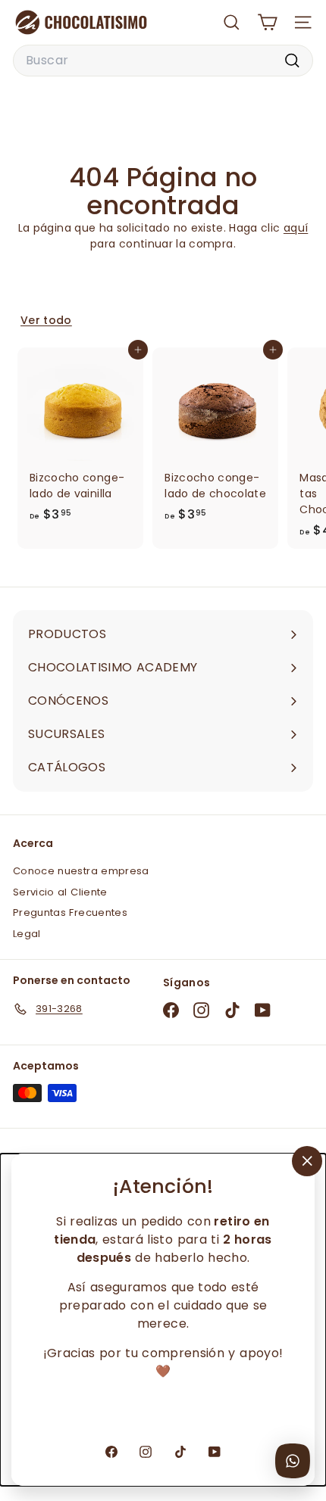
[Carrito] (267, 22)
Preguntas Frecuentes (70, 912)
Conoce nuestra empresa (81, 871)
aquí (296, 227)
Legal (27, 933)
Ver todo (46, 320)
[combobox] (163, 60)
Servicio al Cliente (60, 892)
